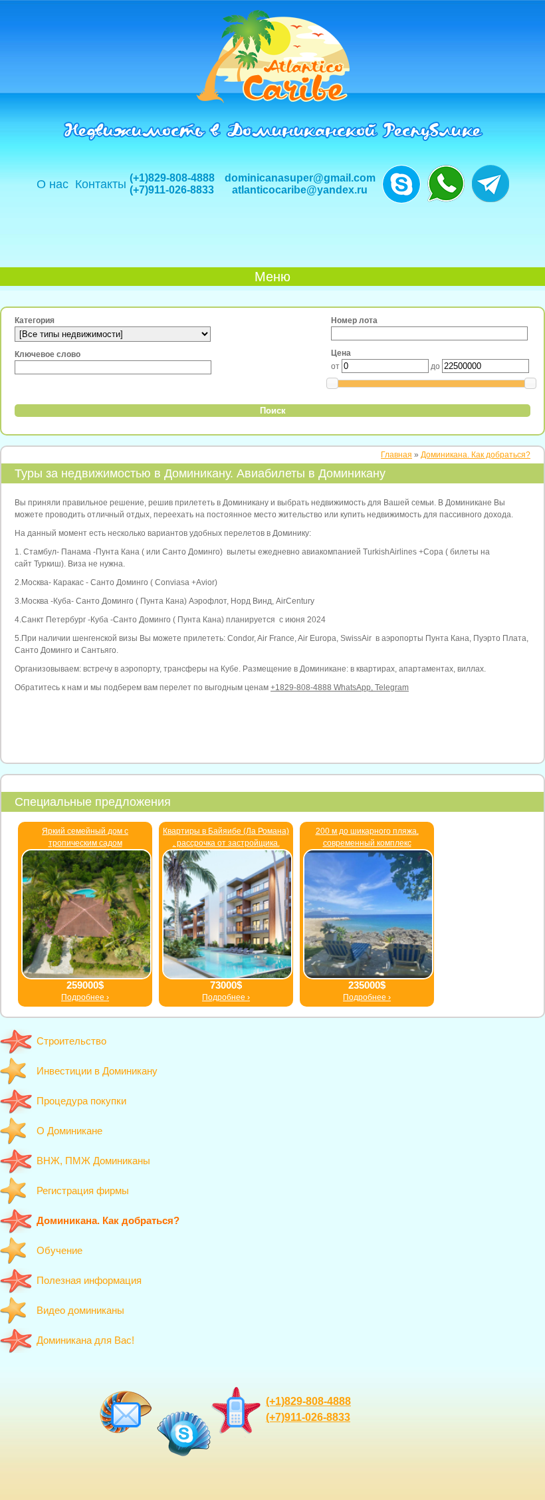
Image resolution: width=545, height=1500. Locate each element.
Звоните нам (401, 184)
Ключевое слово (47, 354)
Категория (34, 320)
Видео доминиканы (80, 1310)
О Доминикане (69, 1130)
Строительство (71, 1041)
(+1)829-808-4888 (172, 178)
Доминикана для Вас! (85, 1340)
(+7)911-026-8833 (172, 189)
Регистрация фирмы (83, 1190)
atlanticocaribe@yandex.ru (300, 189)
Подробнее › (85, 997)
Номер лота (354, 320)
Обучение (59, 1250)
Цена (341, 353)
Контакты (100, 184)
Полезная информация (89, 1280)
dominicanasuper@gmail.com (300, 178)
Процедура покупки (81, 1100)
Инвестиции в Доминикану (97, 1070)
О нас (52, 184)
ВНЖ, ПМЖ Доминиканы (93, 1160)
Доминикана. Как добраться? (108, 1220)
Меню (272, 276)
